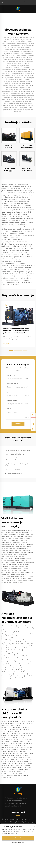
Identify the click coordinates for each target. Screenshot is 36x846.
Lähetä (18, 424)
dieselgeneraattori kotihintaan (15, 454)
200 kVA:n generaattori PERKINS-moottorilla (9, 146)
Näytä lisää (7, 344)
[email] (33, 429)
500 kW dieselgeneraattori (13, 474)
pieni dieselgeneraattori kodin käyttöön (18, 450)
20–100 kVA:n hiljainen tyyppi (27, 146)
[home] (18, 9)
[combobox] (10, 387)
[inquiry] (33, 415)
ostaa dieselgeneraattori (13, 470)
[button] (11, 350)
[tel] (33, 419)
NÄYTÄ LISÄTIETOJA (9, 136)
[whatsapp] (33, 424)
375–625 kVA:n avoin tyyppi (9, 170)
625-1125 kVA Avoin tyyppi (27, 170)
